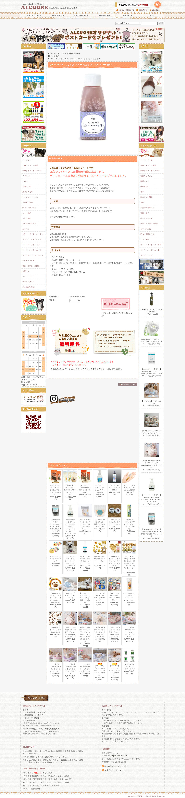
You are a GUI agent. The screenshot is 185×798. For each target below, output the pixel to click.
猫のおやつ (144, 186)
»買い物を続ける (114, 369)
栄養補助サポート (74, 53)
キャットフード (146, 160)
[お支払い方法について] (112, 706)
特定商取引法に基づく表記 (115, 766)
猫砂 (142, 202)
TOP (50, 53)
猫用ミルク (144, 181)
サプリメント (27, 176)
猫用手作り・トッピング (150, 171)
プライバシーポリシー (113, 770)
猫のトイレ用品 (146, 197)
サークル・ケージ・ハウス (32, 255)
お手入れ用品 (27, 202)
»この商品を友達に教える (93, 369)
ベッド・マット (28, 260)
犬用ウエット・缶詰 (30, 165)
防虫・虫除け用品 (29, 207)
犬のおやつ (26, 186)
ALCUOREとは (58, 15)
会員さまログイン (157, 10)
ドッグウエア (27, 276)
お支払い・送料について (126, 10)
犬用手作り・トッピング (31, 171)
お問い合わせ (143, 10)
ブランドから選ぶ (61, 58)
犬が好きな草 (27, 192)
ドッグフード (27, 160)
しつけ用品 (26, 213)
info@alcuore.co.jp (118, 756)
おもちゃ (25, 229)
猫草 (142, 192)
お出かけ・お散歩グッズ (31, 239)
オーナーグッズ (28, 282)
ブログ (152, 15)
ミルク (25, 181)
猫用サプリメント (147, 176)
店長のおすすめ (103, 15)
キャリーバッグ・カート (31, 250)
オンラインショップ (33, 15)
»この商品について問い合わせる (64, 369)
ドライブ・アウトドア (31, 245)
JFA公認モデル (28, 287)
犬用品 (56, 56)
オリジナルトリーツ (81, 15)
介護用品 (25, 271)
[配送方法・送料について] (34, 706)
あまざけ (96, 58)
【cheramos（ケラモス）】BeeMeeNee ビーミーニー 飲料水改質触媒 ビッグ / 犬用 (151, 371)
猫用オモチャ (145, 213)
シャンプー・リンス (30, 197)
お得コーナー (127, 15)
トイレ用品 (26, 218)
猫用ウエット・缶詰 (148, 165)
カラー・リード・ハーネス (32, 234)
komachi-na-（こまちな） (80, 58)
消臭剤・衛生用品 (29, 223)
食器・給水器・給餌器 (31, 266)
